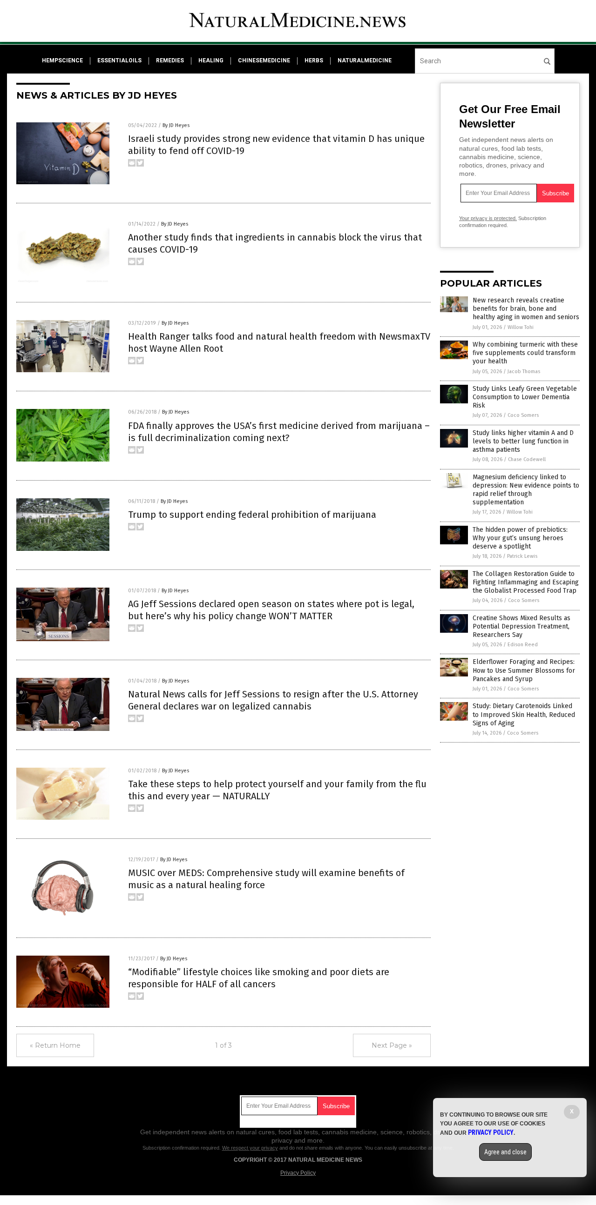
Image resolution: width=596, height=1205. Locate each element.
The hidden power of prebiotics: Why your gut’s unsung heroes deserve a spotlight (520, 538)
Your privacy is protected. (488, 218)
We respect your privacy (250, 1148)
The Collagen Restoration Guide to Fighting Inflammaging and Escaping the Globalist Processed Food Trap (526, 582)
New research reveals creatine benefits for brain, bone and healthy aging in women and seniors (526, 308)
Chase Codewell (527, 459)
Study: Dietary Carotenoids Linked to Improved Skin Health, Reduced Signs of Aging (524, 714)
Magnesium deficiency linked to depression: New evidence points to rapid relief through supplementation (526, 490)
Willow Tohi (521, 327)
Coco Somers (523, 415)
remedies (170, 60)
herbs (314, 60)
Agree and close (505, 1152)
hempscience (62, 60)
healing (211, 60)
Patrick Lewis (522, 556)
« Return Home (55, 1045)
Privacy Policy (298, 1173)
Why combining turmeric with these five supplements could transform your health (525, 353)
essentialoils (119, 60)
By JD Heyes (176, 125)
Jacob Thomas (524, 371)
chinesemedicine (264, 60)
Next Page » (392, 1045)
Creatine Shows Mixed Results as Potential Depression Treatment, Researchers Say (521, 626)
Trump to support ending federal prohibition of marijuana (252, 514)
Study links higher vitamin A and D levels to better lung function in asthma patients (523, 441)
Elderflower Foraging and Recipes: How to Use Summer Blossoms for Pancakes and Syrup (524, 670)
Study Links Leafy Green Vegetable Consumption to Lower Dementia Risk (525, 397)
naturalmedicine (365, 60)
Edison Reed (523, 645)
